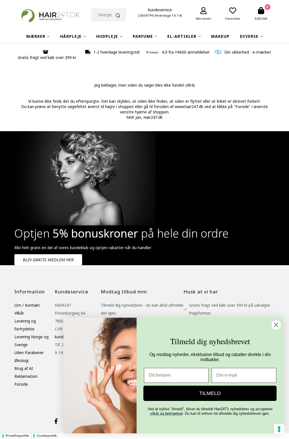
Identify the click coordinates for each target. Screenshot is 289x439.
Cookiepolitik (47, 436)
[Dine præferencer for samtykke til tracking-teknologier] (279, 429)
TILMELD (210, 393)
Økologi (21, 360)
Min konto (203, 18)
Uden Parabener (29, 352)
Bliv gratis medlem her (48, 259)
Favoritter (232, 18)
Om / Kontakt (27, 305)
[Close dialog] (276, 325)
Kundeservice (160, 9)
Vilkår (19, 313)
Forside (21, 384)
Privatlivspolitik (17, 436)
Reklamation (26, 376)
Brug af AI (23, 368)
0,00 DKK (261, 18)
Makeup (220, 36)
